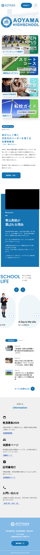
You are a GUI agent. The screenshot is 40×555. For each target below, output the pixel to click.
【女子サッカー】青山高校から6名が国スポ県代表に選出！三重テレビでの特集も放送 (24, 376)
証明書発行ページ (9, 477)
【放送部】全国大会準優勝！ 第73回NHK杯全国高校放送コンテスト (24, 351)
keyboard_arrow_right (33, 389)
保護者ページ (7, 455)
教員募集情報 (7, 433)
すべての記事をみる (22, 389)
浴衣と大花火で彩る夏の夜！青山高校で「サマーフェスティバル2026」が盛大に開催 (24, 363)
